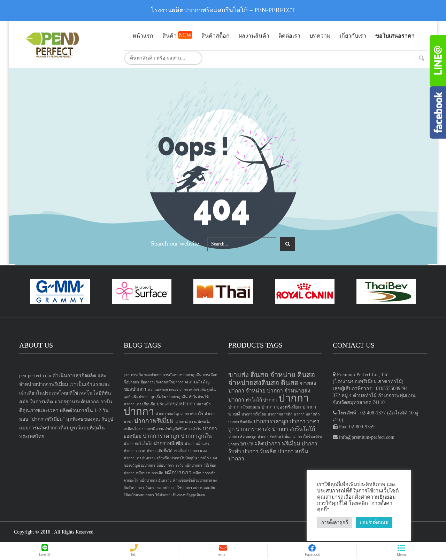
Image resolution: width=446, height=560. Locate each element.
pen (127, 375)
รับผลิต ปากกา (277, 451)
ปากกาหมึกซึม (168, 443)
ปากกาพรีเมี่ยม (154, 420)
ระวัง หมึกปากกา (188, 465)
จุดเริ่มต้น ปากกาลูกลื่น (169, 397)
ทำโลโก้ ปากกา (261, 400)
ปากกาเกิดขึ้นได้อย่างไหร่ (167, 451)
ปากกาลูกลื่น (196, 436)
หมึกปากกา (178, 472)
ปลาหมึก (203, 404)
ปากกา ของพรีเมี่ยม (281, 407)
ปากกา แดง (197, 451)
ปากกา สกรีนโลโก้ (293, 429)
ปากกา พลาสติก (307, 414)
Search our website (175, 243)
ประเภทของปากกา (175, 403)
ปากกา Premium (244, 407)
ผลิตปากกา (267, 443)
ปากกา (139, 411)
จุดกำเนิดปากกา (136, 397)
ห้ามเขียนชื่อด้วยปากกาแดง (195, 480)
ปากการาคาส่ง (253, 429)
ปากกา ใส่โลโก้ (240, 444)
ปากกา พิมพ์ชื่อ (240, 422)
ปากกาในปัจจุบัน (183, 458)
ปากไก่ (203, 458)
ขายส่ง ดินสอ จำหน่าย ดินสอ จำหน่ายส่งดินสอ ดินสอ (271, 379)
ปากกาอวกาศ (134, 451)
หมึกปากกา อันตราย (155, 480)
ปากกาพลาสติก (280, 414)
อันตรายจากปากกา (160, 488)
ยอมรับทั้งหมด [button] (374, 522)
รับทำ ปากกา (243, 451)
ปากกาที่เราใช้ (191, 413)
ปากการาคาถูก (161, 436)
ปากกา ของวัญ (167, 413)
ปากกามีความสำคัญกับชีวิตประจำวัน (171, 429)
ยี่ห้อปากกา (165, 465)
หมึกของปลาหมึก (149, 473)
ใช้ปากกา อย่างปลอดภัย (196, 488)
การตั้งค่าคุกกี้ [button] (334, 522)
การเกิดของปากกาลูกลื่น (182, 375)
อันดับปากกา (134, 488)
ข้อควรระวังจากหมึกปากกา (162, 382)
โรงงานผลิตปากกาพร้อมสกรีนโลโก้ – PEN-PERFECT (223, 10)
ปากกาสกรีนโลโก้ (138, 443)
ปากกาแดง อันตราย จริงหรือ (146, 458)
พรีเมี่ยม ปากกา (299, 443)
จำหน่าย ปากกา (264, 391)
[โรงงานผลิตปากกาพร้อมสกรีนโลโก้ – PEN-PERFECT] (66, 45)
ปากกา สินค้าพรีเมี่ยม (274, 436)
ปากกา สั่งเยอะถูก (242, 436)
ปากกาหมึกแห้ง (197, 443)
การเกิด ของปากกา (146, 375)
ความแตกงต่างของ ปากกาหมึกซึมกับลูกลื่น (182, 389)
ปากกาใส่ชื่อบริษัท (307, 436)
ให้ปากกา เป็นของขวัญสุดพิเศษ (180, 495)
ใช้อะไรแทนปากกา (139, 495)
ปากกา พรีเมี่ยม (253, 414)
